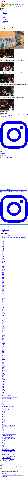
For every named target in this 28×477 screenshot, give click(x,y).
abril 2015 (3, 325)
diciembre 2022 (3, 268)
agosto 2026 (3, 241)
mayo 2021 (3, 280)
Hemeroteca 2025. (4, 424)
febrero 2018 (3, 304)
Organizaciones (3, 440)
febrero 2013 (3, 341)
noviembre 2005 (3, 385)
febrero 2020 (3, 289)
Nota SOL (3, 439)
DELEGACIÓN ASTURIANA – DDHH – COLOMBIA (8, 406)
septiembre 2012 (3, 344)
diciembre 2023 (3, 261)
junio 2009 (3, 368)
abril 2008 (3, 373)
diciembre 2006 (3, 379)
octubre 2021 (3, 277)
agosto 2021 (3, 278)
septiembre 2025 (3, 248)
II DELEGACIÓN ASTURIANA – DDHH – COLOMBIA (8, 425)
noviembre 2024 (3, 254)
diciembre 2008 (3, 370)
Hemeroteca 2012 (3, 415)
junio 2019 (3, 294)
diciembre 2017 (3, 305)
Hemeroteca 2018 (3, 419)
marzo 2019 (3, 296)
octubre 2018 (3, 299)
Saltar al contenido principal (5, 1)
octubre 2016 (3, 314)
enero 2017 (3, 312)
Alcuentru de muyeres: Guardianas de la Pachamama (7, 398)
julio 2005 (3, 386)
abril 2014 (3, 332)
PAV (2, 442)
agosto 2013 (3, 337)
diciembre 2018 (3, 298)
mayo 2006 (3, 383)
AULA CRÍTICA (4, 400)
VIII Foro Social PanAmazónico (5, 452)
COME (2, 403)
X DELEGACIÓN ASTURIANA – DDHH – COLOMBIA (8, 454)
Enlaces (2, 410)
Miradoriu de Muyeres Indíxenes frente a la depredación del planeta (9, 434)
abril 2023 (3, 266)
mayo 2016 (3, 317)
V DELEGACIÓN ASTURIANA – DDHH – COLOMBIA (8, 449)
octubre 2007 (3, 375)
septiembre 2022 (3, 270)
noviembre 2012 (3, 343)
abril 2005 (3, 387)
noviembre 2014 (3, 328)
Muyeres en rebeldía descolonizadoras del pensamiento (7, 437)
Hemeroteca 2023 (3, 422)
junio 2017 (3, 309)
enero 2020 (3, 290)
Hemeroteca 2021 (3, 421)
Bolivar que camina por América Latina (6, 401)
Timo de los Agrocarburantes (5, 448)
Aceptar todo (6, 476)
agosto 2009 (3, 367)
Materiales (3, 432)
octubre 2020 (3, 284)
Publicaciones (3, 443)
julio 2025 (3, 249)
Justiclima (3, 429)
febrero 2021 (3, 282)
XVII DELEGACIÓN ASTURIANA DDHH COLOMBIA (8, 459)
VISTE (2, 453)
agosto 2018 (3, 300)
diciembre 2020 (3, 283)
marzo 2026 (3, 244)
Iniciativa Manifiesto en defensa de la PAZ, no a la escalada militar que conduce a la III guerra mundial (16, 237)
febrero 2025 (3, 252)
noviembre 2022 (3, 269)
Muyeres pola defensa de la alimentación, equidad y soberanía (8, 438)
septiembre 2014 (3, 329)
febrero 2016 (3, 319)
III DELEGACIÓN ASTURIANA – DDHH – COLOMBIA (8, 426)
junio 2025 (3, 250)
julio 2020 (3, 286)
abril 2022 (3, 273)
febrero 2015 (3, 326)
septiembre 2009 (3, 366)
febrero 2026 (3, 245)
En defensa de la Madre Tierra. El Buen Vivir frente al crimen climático (9, 409)
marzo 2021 (3, 281)
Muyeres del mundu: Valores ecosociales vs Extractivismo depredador (9, 436)
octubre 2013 (3, 336)
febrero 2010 (3, 363)
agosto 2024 (3, 256)
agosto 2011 (3, 352)
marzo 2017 (3, 311)
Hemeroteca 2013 (3, 416)
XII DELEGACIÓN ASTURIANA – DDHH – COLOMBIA (8, 456)
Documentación (3, 408)
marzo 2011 (3, 355)
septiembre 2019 (3, 292)
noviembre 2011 (3, 350)
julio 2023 (3, 264)
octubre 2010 (3, 358)
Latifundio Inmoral (4, 431)
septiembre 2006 (3, 381)
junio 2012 (3, 346)
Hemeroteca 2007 (3, 412)
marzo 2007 (3, 378)
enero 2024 (3, 260)
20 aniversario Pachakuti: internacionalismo (6, 395)
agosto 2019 (3, 293)
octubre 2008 (3, 371)
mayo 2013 (3, 339)
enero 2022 (3, 275)
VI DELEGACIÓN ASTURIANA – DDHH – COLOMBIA (8, 450)
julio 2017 (3, 308)
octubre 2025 (3, 247)
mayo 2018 (3, 302)
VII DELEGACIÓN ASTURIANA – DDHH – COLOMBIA (8, 451)
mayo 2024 (3, 258)
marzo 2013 (3, 340)
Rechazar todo (3, 476)
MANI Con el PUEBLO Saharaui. (5, 230)
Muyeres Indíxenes (5, 116)
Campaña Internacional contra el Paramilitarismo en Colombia (8, 402)
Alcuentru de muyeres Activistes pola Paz (6, 396)
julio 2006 (3, 382)
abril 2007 (3, 377)
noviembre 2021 (3, 276)
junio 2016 (3, 316)
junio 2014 (3, 331)
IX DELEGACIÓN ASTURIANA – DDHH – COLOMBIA (8, 428)
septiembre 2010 (3, 359)
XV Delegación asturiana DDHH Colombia (6, 458)
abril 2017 (3, 310)
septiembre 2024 (3, 255)
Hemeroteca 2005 (3, 411)
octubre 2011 (3, 351)
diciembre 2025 (3, 246)
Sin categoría (3, 446)
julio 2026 (3, 242)
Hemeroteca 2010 (3, 414)
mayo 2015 (3, 324)
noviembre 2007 (3, 374)
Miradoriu (3, 433)
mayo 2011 (3, 354)
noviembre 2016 (3, 313)
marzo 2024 (3, 259)
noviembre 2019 (3, 291)
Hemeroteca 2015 (3, 417)
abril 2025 (3, 251)
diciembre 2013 (3, 335)
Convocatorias (3, 405)
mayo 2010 (3, 361)
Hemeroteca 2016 (3, 418)
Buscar (7, 226)
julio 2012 (3, 345)
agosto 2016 (3, 315)
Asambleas (3, 399)
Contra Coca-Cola (4, 404)
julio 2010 (3, 360)
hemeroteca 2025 (3, 423)
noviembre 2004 (3, 388)
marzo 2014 (3, 333)
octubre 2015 (3, 321)
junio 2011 (3, 353)
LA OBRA (3, 430)
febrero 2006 (3, 384)
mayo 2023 (3, 265)
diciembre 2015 (3, 320)
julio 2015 (3, 323)
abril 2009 (3, 369)
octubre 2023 (3, 262)
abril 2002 (3, 392)
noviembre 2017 (3, 306)
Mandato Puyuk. (3, 231)
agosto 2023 (3, 263)
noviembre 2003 (3, 390)
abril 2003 (3, 391)
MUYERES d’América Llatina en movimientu (7, 435)
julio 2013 (3, 338)
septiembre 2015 (3, 322)
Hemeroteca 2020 (3, 420)
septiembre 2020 (3, 285)
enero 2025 (3, 253)
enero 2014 (3, 334)
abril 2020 (3, 288)
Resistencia (3, 444)
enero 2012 (3, 349)
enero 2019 (3, 297)
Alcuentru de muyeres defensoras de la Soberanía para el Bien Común (9, 397)
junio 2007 (3, 376)
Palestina (3, 441)
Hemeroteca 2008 (3, 413)
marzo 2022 (3, 274)
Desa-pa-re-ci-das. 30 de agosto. (5, 229)
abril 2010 (3, 362)
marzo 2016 (3, 318)
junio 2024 (3, 257)
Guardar (1, 476)
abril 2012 (3, 347)
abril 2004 (3, 389)
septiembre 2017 (3, 307)
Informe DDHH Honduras (4, 427)
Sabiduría (3, 445)
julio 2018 (3, 301)
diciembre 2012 (3, 342)
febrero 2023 (3, 267)
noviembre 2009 (3, 365)
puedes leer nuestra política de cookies (12, 467)
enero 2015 (3, 327)
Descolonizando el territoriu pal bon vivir (6, 407)
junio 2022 (3, 272)
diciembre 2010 (3, 357)
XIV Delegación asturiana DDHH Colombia (6, 457)
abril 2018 (3, 303)
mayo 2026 (3, 243)
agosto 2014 (3, 330)
